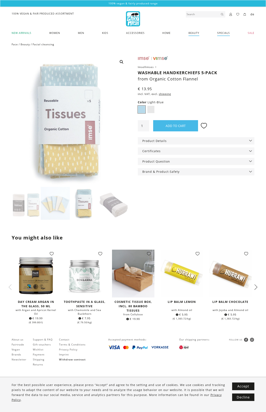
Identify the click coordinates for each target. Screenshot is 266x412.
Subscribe (133, 250)
